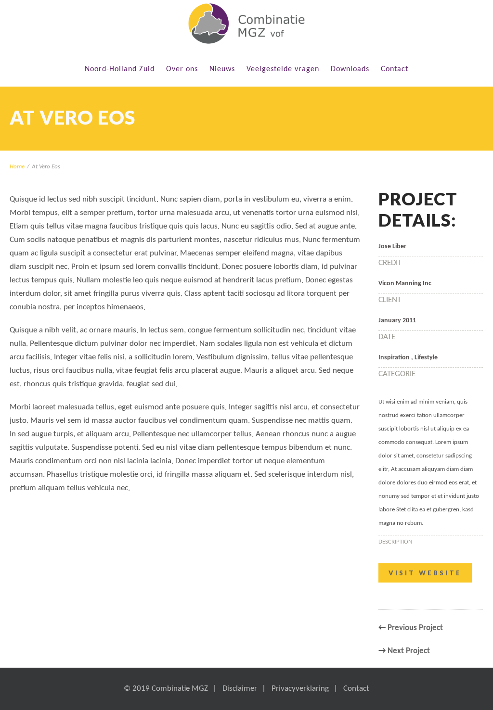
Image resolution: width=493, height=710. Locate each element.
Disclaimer (239, 689)
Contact (394, 69)
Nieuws (222, 69)
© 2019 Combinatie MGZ (166, 689)
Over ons (182, 69)
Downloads (350, 69)
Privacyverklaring (300, 689)
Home (17, 167)
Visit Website (425, 573)
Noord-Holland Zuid (120, 69)
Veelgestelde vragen (282, 69)
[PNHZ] (246, 23)
